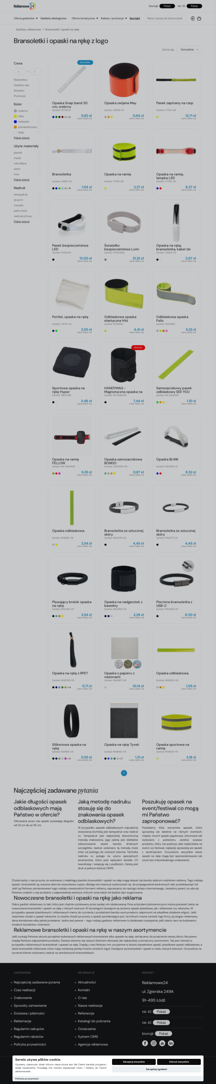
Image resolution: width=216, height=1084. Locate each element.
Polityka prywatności (27, 1078)
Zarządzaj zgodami (156, 1069)
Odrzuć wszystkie (179, 1061)
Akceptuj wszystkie (134, 1061)
